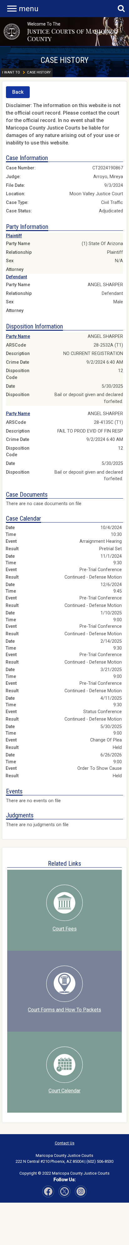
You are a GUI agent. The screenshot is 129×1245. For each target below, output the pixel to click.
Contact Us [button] (65, 1143)
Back (17, 92)
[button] (12, 32)
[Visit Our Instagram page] (64, 1191)
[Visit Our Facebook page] (48, 1191)
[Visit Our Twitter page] (81, 1191)
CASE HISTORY (64, 60)
